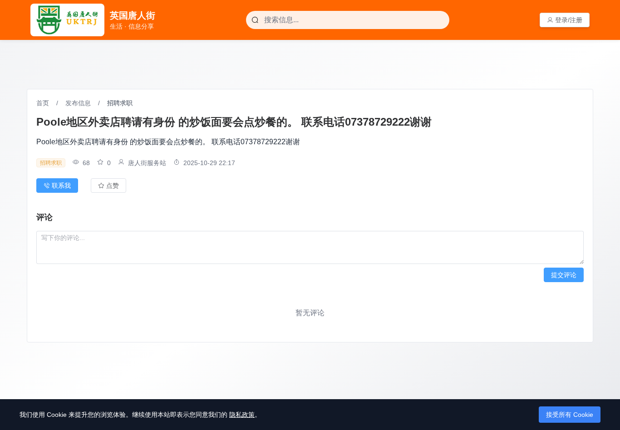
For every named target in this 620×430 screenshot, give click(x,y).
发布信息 (78, 103)
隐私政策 (242, 414)
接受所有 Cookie (569, 414)
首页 (42, 103)
